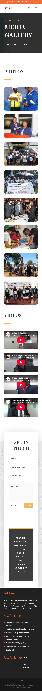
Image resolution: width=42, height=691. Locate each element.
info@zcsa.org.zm (16, 606)
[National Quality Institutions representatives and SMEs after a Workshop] (21, 165)
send (29, 505)
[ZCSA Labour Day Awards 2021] (21, 304)
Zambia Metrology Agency (16, 643)
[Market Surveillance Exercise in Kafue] (21, 248)
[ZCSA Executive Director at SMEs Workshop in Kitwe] (21, 138)
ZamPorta (9, 650)
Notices (26, 668)
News (25, 664)
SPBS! (29, 688)
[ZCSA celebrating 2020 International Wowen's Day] (21, 193)
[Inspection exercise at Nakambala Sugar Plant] (21, 110)
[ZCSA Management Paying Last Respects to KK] (21, 276)
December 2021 (29, 657)
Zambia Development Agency (17, 633)
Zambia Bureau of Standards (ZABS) (20, 629)
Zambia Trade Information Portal (18, 646)
